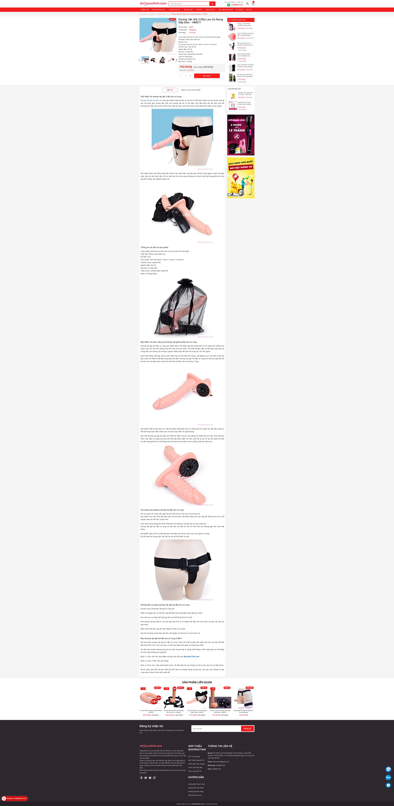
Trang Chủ (145, 9)
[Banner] (240, 135)
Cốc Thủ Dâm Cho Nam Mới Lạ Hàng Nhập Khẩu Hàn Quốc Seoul (245, 34)
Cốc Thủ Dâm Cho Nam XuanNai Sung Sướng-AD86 (245, 66)
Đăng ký (247, 728)
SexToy (199, 9)
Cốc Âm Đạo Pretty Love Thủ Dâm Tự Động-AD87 (244, 55)
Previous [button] (139, 60)
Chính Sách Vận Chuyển (196, 764)
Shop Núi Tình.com (191, 656)
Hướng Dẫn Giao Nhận (196, 788)
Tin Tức (249, 9)
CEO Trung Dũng (194, 756)
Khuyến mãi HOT (234, 89)
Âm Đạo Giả (188, 9)
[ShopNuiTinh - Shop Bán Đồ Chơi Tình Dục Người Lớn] (153, 3)
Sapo (215, 804)
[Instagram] (154, 778)
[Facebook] (141, 778)
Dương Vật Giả (174, 9)
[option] (158, 36)
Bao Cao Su (210, 9)
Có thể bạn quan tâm (237, 20)
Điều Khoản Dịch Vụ (195, 795)
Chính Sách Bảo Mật (195, 767)
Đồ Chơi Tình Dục (158, 9)
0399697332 (220, 765)
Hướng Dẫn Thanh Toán (196, 784)
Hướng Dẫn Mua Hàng (196, 791)
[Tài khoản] (247, 4)
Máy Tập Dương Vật (226, 9)
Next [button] (176, 60)
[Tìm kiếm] (212, 4)
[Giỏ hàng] (253, 4)
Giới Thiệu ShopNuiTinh (196, 760)
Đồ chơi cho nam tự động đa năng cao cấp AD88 (245, 44)
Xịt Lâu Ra (239, 9)
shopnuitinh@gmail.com (221, 761)
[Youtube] (150, 778)
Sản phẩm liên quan (197, 682)
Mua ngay (207, 76)
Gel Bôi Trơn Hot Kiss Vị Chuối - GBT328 (245, 93)
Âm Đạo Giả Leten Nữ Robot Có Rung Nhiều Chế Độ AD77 (244, 75)
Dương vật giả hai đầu (150, 100)
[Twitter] (145, 778)
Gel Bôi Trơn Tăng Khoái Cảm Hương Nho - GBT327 (244, 103)
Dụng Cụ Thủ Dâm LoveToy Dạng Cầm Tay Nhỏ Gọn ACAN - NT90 (244, 24)
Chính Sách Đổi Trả (195, 771)
